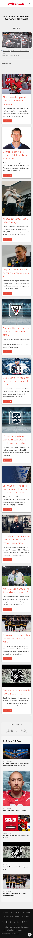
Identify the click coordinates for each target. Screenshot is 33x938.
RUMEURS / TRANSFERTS (21, 917)
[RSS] (25, 731)
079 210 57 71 (15, 934)
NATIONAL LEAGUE (8, 913)
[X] (16, 731)
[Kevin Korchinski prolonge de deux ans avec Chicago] (16, 823)
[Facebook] (12, 731)
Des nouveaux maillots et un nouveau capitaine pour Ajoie (14, 895)
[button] (2, 4)
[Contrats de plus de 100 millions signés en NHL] (16, 852)
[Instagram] (21, 731)
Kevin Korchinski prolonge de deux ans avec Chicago (16, 836)
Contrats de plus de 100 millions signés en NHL (16, 868)
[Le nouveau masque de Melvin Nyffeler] (16, 788)
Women (28, 913)
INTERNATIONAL (8, 917)
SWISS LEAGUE (19, 913)
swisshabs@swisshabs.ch (14, 930)
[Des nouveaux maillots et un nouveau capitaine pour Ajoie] (16, 881)
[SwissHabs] (16, 4)
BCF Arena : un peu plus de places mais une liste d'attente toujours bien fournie (16, 765)
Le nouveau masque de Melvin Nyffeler (14, 811)
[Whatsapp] (8, 731)
